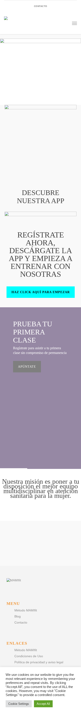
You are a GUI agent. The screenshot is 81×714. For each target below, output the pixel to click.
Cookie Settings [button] (18, 703)
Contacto (20, 622)
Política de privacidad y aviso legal (38, 662)
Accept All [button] (43, 703)
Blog (17, 616)
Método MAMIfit (25, 610)
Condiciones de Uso (28, 656)
